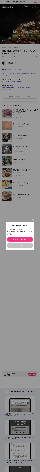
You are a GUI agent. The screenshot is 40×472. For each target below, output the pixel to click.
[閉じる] (33, 220)
